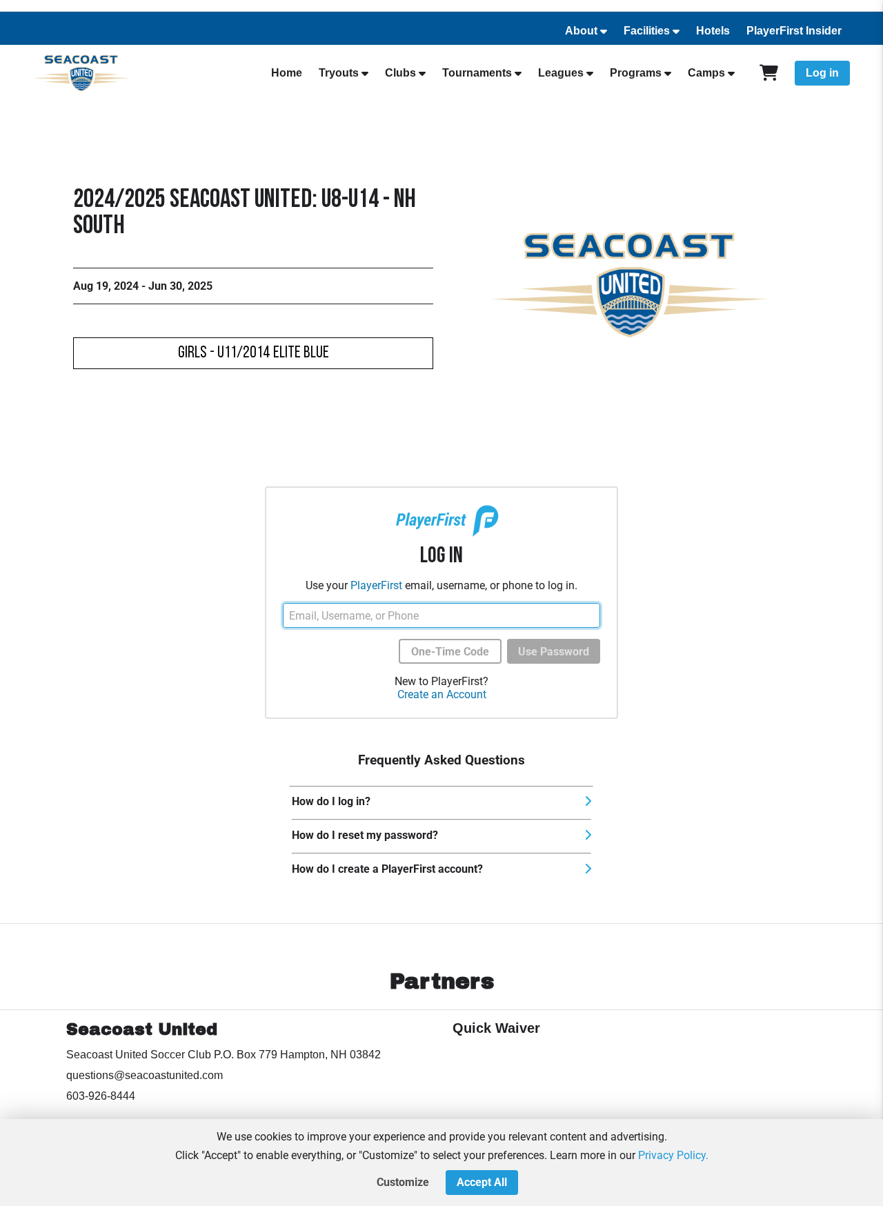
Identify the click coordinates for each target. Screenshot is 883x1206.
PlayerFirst (376, 585)
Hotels (713, 31)
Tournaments (477, 73)
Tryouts (339, 73)
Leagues (561, 73)
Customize (403, 1182)
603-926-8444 (100, 1096)
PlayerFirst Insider (794, 31)
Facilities (647, 31)
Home (286, 73)
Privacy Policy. (673, 1155)
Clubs (400, 73)
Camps (706, 73)
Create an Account (441, 694)
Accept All (482, 1182)
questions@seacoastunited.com (144, 1075)
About (581, 31)
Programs (636, 73)
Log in (822, 73)
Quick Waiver (496, 1028)
